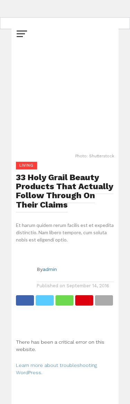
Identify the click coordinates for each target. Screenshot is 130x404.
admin (50, 269)
